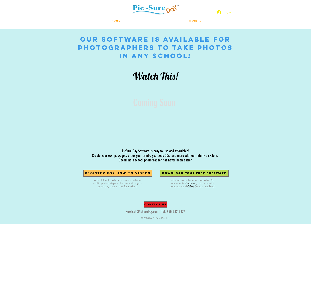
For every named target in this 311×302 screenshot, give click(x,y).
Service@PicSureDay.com (142, 211)
